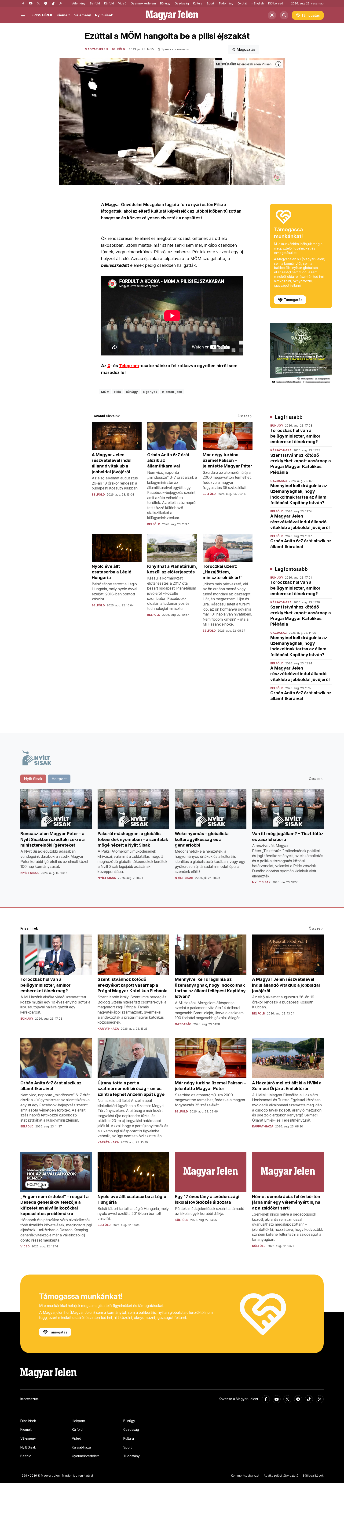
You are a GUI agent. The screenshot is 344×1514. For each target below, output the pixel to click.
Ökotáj (242, 3)
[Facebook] (23, 3)
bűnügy (132, 392)
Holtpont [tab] (59, 778)
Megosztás (246, 49)
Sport (210, 3)
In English (257, 3)
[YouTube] (30, 3)
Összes (243, 416)
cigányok (150, 392)
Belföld (95, 3)
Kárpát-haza (81, 1447)
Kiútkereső (275, 3)
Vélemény (78, 3)
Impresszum (29, 1399)
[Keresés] (284, 15)
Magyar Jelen (96, 49)
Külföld (109, 3)
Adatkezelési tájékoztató (281, 1475)
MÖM (105, 392)
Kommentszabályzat (245, 1475)
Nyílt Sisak (104, 15)
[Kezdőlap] (172, 15)
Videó (122, 3)
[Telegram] (45, 3)
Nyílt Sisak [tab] (33, 778)
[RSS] (60, 3)
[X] (38, 3)
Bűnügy (165, 3)
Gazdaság (182, 3)
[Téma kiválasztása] (272, 15)
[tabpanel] (172, 840)
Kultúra (197, 3)
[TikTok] (53, 3)
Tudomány (226, 3)
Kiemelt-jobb (172, 392)
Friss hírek (28, 1421)
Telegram (129, 365)
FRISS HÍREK (42, 15)
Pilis (117, 392)
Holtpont (78, 1421)
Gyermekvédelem (143, 3)
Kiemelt (63, 15)
